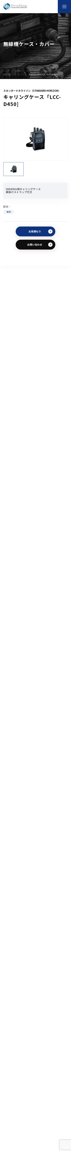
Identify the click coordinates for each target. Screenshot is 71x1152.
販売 (9, 211)
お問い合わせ (34, 244)
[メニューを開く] (64, 6)
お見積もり (35, 231)
